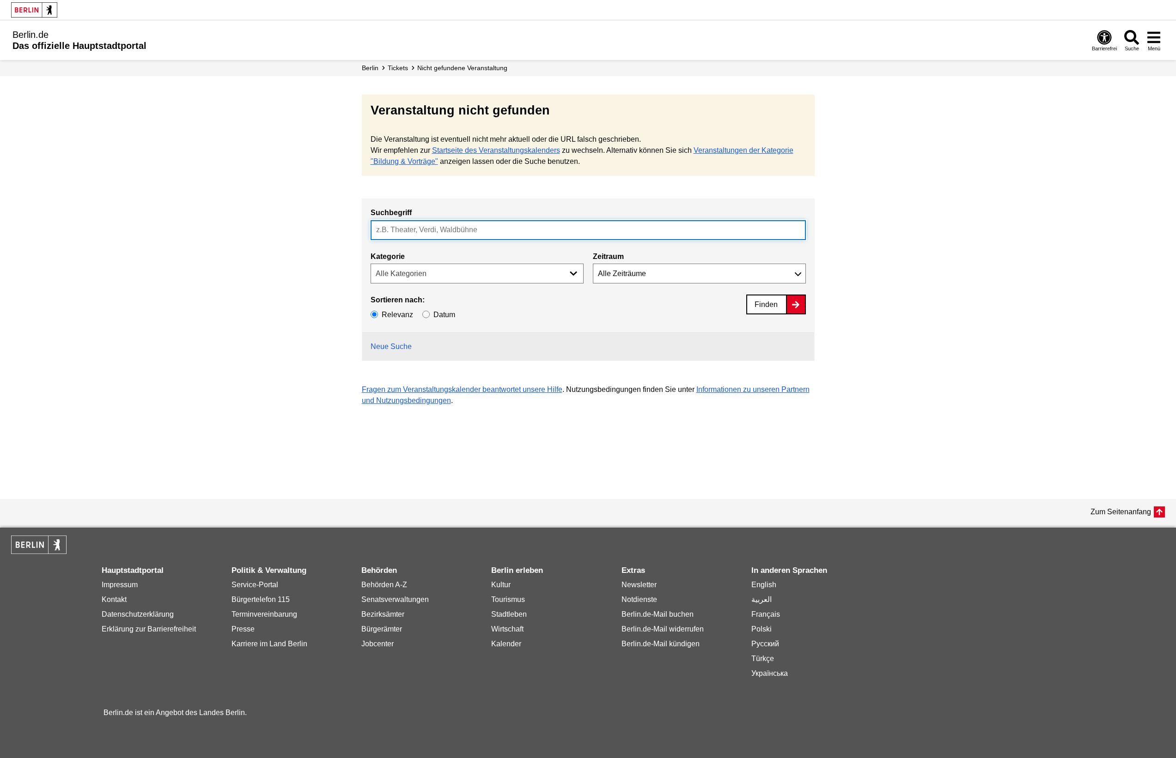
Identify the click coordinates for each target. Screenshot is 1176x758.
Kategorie (388, 256)
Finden (766, 304)
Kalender (506, 644)
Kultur (501, 585)
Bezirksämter (382, 614)
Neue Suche (391, 346)
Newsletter (639, 585)
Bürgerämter (381, 629)
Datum (444, 315)
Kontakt (114, 599)
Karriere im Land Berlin (269, 644)
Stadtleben (509, 614)
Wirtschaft (507, 629)
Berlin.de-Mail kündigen (661, 644)
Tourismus (508, 599)
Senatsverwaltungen (395, 599)
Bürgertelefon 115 (261, 599)
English (763, 585)
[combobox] (588, 230)
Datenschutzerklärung (138, 614)
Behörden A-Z (384, 585)
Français (765, 614)
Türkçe (762, 658)
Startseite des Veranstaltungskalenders (496, 150)
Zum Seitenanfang (1121, 512)
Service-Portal (255, 585)
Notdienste (639, 599)
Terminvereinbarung (264, 614)
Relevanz (397, 315)
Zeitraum (608, 256)
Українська (769, 673)
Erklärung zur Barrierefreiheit (149, 629)
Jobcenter (377, 644)
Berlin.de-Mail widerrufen (663, 629)
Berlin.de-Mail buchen (658, 614)
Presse (243, 629)
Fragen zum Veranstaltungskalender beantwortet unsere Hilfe (462, 389)
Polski (761, 629)
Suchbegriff (391, 213)
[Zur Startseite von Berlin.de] (39, 551)
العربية (761, 599)
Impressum (120, 585)
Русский (765, 644)
